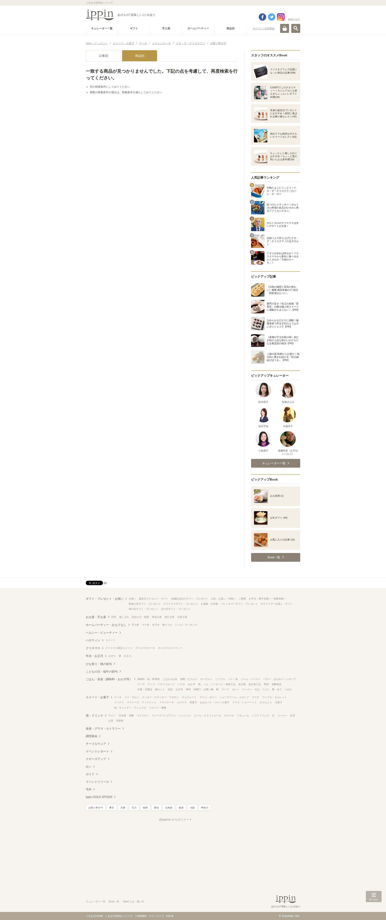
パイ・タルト (131, 697)
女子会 (155, 624)
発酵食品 (276, 684)
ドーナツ (119, 702)
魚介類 (242, 684)
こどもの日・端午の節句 (102, 671)
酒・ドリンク (94, 715)
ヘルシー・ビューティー (102, 632)
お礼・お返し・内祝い (223, 598)
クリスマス (93, 648)
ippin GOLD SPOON (99, 797)
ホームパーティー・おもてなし (106, 625)
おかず (191, 684)
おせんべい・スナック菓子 (214, 702)
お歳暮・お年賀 (209, 603)
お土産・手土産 (96, 617)
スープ (225, 689)
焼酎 (131, 715)
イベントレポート (97, 751)
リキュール (243, 715)
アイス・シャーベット (244, 702)
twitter (271, 17)
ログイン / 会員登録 (264, 28)
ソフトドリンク (260, 715)
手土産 (135, 624)
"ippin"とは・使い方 (133, 901)
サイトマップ (156, 916)
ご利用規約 (140, 916)
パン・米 (233, 679)
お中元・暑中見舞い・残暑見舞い (267, 598)
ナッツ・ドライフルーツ (161, 684)
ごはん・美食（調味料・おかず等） (109, 679)
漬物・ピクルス (188, 679)
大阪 (192, 807)
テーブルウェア (96, 743)
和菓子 (193, 702)
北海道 (168, 807)
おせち (112, 655)
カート (284, 28)
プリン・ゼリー (208, 697)
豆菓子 (278, 702)
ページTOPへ (374, 910)
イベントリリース (97, 781)
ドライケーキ (166, 702)
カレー (235, 689)
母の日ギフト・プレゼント (143, 609)
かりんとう (266, 702)
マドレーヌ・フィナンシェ (141, 702)
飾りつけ (167, 624)
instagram (281, 17)
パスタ (181, 684)
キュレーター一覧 (95, 901)
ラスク (255, 697)
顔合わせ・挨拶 (140, 617)
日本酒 (122, 715)
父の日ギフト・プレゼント (176, 609)
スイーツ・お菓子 (97, 697)
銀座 (181, 807)
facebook (262, 17)
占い (89, 766)
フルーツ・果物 (157, 707)
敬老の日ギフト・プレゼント (145, 603)
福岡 (145, 807)
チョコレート (189, 697)
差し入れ (124, 617)
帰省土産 (157, 617)
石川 (134, 807)
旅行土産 (169, 617)
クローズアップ (96, 759)
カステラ (182, 702)
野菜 (266, 684)
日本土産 (182, 617)
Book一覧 (114, 901)
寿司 (188, 689)
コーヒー (282, 715)
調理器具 (91, 736)
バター (267, 679)
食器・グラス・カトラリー (103, 728)
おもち (127, 655)
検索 (295, 28)
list (105, 582)
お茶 (110, 720)
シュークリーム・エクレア (234, 697)
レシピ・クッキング (186, 624)
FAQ (168, 916)
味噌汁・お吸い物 (203, 689)
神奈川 (204, 807)
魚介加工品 (255, 684)
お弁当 (179, 689)
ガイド (90, 774)
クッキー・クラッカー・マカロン (160, 697)
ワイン (112, 715)
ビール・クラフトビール (207, 715)
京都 (122, 807)
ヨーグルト (206, 679)
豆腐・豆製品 (144, 689)
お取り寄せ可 (95, 807)
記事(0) (103, 55)
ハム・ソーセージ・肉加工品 (219, 684)
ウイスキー (143, 715)
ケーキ (118, 697)
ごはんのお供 (169, 679)
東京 (111, 807)
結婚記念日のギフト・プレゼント (189, 598)
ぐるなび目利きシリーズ (118, 916)
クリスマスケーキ (145, 648)
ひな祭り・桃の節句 (99, 664)
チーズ (141, 684)
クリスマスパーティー (170, 648)
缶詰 (170, 689)
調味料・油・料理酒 (148, 679)
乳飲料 (120, 720)
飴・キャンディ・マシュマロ (130, 707)
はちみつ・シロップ (285, 679)
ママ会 (145, 624)
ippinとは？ (294, 19)
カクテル (229, 715)
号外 (89, 789)
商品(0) (139, 55)
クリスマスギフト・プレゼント (181, 603)
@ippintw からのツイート (175, 819)
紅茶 (292, 715)
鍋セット (160, 689)
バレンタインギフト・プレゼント (239, 603)
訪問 (113, 617)
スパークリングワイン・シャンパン (171, 715)
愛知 (156, 807)
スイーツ (110, 640)
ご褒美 (242, 598)
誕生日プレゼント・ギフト (153, 598)
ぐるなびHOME (94, 916)
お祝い (132, 598)
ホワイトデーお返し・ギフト (277, 603)
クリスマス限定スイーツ (118, 648)
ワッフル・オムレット (274, 697)
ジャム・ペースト (250, 679)
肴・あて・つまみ (282, 689)
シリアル (220, 679)
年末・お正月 (94, 656)
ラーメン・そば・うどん (255, 689)
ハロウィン (93, 640)
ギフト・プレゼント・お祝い (105, 598)
